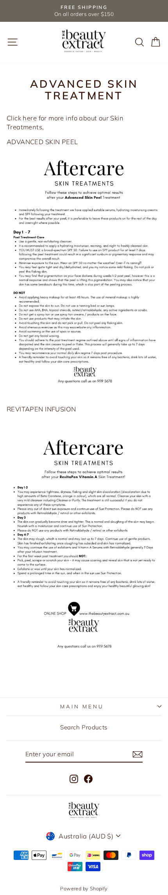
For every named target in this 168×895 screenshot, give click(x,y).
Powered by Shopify (83, 888)
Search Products (83, 727)
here (30, 118)
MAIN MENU (82, 706)
